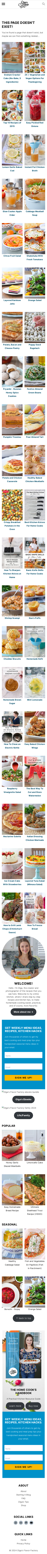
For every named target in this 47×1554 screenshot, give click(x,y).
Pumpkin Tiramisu (12, 437)
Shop (23, 1505)
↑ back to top (23, 1318)
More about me (22, 1011)
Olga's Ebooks (23, 1099)
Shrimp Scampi (12, 618)
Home (23, 1540)
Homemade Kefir (35, 659)
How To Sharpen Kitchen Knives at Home (12, 573)
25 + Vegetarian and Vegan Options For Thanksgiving (35, 78)
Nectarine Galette (12, 836)
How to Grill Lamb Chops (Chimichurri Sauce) (12, 929)
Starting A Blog (23, 1495)
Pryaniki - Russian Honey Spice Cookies (12, 392)
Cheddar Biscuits (12, 659)
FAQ (23, 1498)
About (23, 1491)
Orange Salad (34, 300)
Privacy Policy (23, 1543)
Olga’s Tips (23, 1502)
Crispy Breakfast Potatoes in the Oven (12, 526)
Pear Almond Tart (34, 437)
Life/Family (23, 1115)
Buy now (33, 1406)
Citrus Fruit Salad (12, 256)
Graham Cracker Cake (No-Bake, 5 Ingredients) (12, 78)
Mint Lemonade (35, 700)
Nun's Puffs (35, 618)
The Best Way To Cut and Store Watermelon (34, 792)
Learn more (15, 1406)
